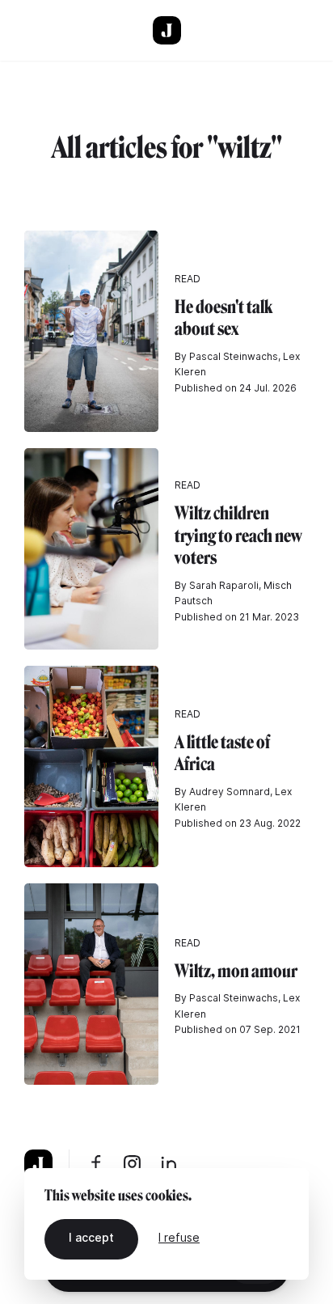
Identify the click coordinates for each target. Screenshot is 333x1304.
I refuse (179, 1237)
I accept (91, 1237)
